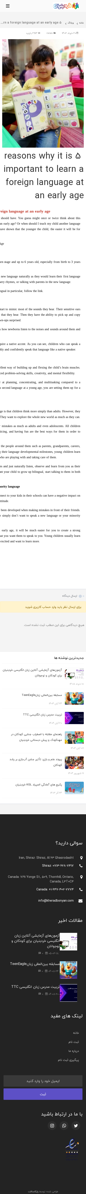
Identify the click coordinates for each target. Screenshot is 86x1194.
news (50, 33)
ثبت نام (74, 1042)
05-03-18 (53, 953)
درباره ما (73, 1051)
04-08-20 (53, 994)
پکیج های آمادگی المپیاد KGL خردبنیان (38, 784)
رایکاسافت (33, 1191)
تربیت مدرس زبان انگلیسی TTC (42, 714)
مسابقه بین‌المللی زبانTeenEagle (42, 695)
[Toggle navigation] (6, 6)
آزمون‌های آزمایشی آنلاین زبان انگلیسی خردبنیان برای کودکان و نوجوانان (35, 940)
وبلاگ (71, 23)
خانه (81, 23)
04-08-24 (53, 971)
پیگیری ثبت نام (68, 1060)
